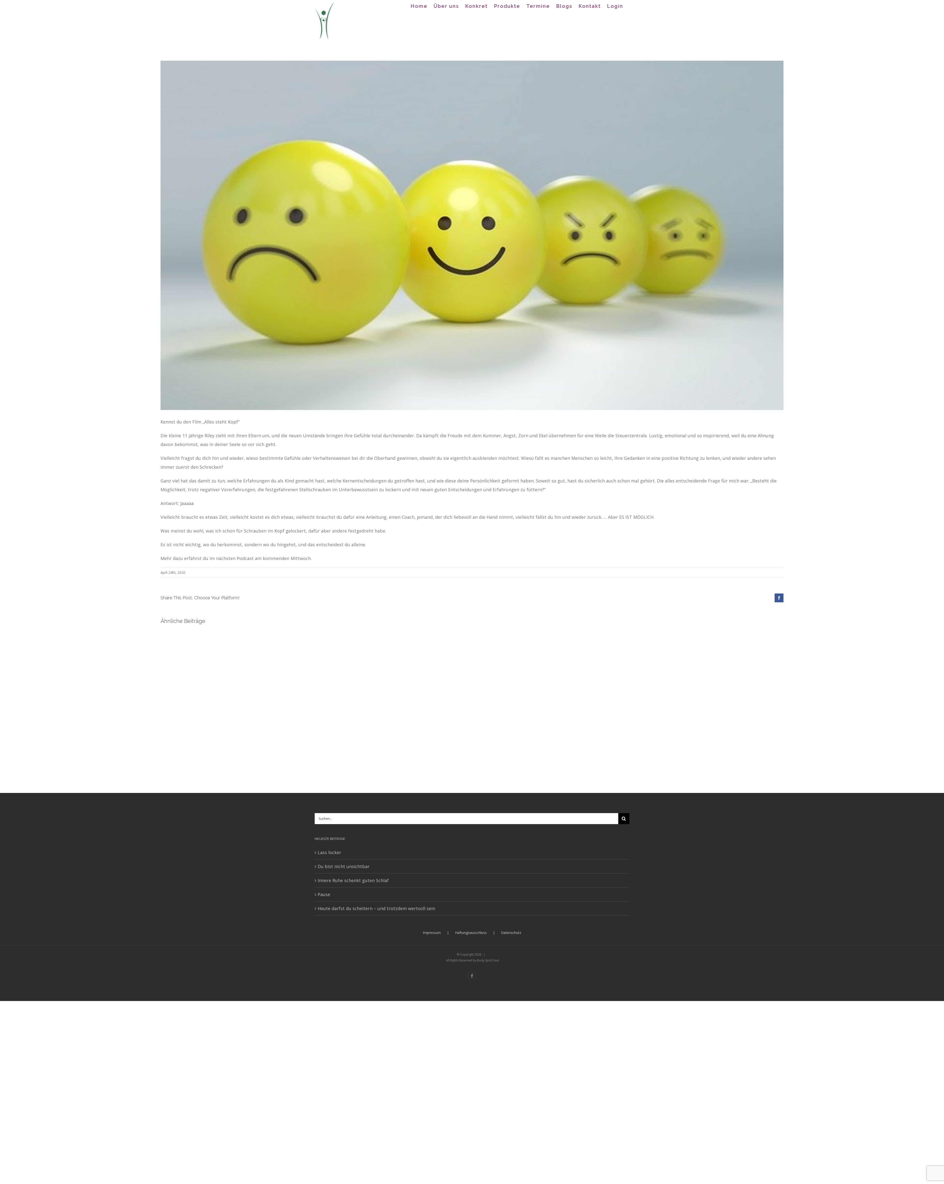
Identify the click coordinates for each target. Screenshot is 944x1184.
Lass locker (329, 852)
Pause (324, 894)
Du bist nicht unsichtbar (343, 866)
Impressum (432, 932)
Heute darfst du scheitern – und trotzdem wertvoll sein (376, 908)
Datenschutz (511, 932)
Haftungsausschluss (471, 932)
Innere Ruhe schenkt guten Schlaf (353, 880)
